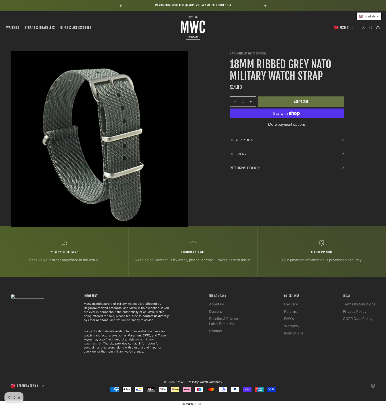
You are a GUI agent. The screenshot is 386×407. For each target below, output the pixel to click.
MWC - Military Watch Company (248, 53)
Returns (290, 311)
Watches (12, 27)
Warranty (291, 326)
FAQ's (289, 318)
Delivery (291, 304)
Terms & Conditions (359, 304)
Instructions (293, 333)
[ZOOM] (176, 215)
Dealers (215, 311)
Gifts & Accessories (75, 27)
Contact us (163, 260)
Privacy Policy (355, 311)
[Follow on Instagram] (373, 386)
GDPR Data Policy (358, 318)
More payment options (287, 124)
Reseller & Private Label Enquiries (223, 321)
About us (216, 304)
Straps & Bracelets (40, 27)
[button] (369, 16)
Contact (215, 331)
